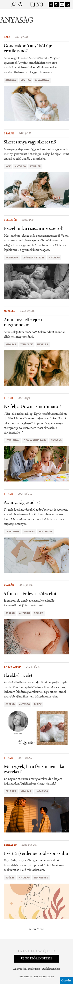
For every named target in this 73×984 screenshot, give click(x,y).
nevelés (42, 344)
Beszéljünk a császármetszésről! (33, 228)
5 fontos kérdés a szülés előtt (31, 594)
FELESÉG (10, 791)
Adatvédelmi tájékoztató (26, 969)
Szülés (38, 613)
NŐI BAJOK (11, 257)
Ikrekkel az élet (18, 675)
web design (26, 977)
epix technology (44, 977)
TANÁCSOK (26, 344)
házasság (41, 791)
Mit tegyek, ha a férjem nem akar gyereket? (35, 769)
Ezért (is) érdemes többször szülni (36, 853)
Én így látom (12, 666)
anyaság (10, 80)
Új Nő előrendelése (36, 958)
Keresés (14, 4)
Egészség (10, 220)
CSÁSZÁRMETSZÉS (34, 257)
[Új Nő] (36, 4)
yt (62, 4)
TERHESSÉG (41, 878)
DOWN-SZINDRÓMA (35, 440)
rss (67, 4)
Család (9, 133)
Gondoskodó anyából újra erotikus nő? (29, 48)
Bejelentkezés (20, 4)
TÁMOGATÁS (45, 531)
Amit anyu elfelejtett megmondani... (23, 322)
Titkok (8, 398)
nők (8, 166)
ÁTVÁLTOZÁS (42, 80)
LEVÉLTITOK (12, 440)
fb (51, 4)
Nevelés (9, 311)
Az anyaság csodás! (22, 502)
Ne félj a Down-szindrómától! (32, 406)
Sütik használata (51, 969)
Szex (7, 37)
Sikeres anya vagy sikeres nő (30, 142)
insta (56, 4)
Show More (36, 929)
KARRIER (35, 166)
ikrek (38, 704)
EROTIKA (25, 80)
